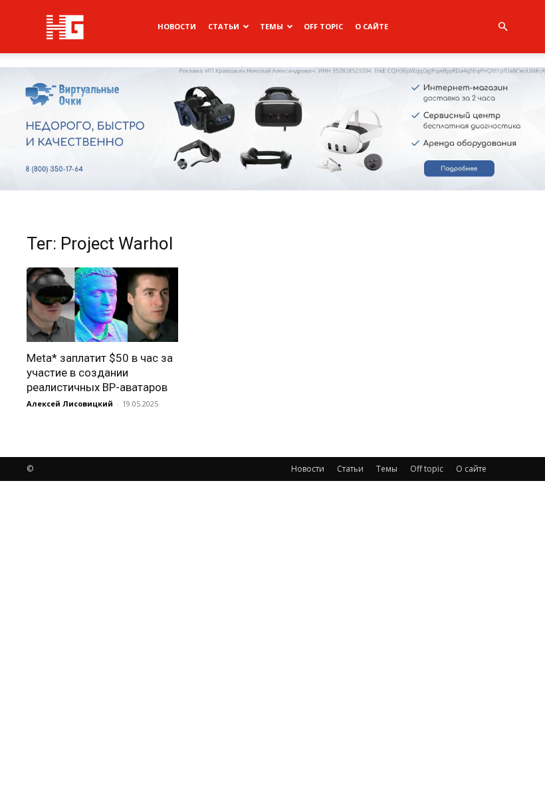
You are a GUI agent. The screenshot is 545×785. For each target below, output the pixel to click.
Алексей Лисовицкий (70, 403)
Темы (271, 26)
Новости (177, 26)
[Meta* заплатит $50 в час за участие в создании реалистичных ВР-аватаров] (102, 305)
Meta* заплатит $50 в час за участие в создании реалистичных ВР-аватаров (100, 372)
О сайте (371, 26)
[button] (502, 27)
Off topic (323, 26)
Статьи (223, 26)
